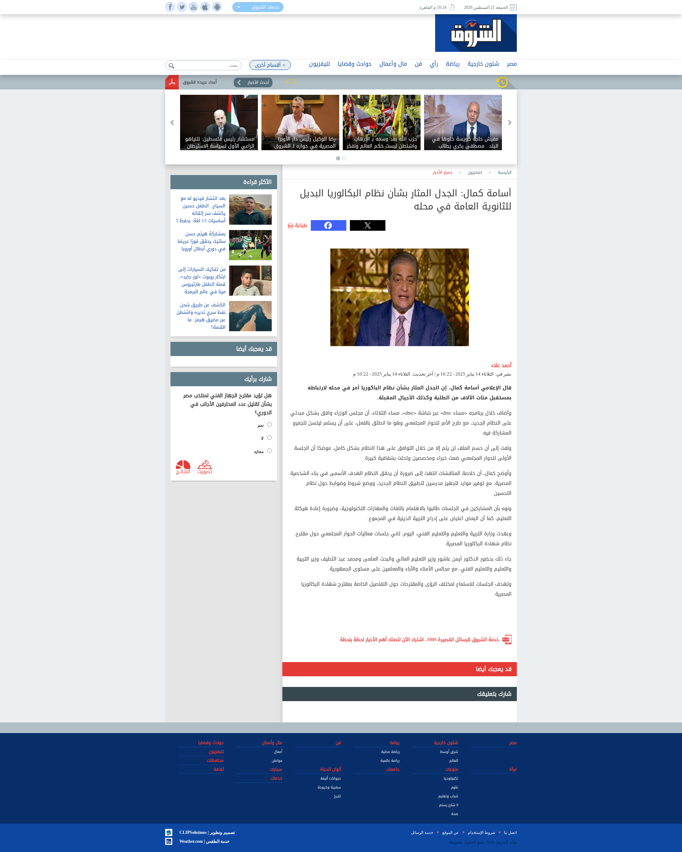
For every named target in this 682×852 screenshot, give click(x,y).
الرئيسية (505, 172)
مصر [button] (512, 63)
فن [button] (418, 63)
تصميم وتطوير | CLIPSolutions (207, 832)
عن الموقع (450, 832)
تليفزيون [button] (319, 63)
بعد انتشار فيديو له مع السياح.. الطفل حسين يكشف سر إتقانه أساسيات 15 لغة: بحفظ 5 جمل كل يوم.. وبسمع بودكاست (201, 217)
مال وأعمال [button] (393, 63)
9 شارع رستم (448, 805)
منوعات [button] (451, 769)
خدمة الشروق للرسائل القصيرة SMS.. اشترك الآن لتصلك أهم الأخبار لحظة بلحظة (419, 639)
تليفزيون (475, 172)
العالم (453, 760)
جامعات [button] (393, 769)
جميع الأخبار (442, 172)
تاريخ (337, 796)
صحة (454, 813)
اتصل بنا (510, 832)
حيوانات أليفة (330, 778)
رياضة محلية (390, 751)
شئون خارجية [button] (483, 63)
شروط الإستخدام (481, 832)
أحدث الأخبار (258, 82)
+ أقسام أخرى (270, 65)
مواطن (277, 760)
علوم (454, 787)
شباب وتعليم (448, 796)
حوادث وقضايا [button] (355, 63)
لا (262, 438)
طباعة (301, 225)
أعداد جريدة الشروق (200, 82)
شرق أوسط (449, 751)
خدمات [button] (276, 778)
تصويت (204, 471)
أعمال (278, 751)
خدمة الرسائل (422, 832)
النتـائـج (183, 471)
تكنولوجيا (451, 778)
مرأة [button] (513, 769)
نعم (261, 425)
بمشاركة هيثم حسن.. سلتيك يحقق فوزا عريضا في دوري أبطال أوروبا (202, 241)
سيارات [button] (276, 769)
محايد (259, 451)
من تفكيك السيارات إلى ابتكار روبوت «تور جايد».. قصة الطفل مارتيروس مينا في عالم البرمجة (202, 280)
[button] (287, 81)
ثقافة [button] (218, 769)
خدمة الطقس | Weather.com (204, 841)
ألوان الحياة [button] (330, 769)
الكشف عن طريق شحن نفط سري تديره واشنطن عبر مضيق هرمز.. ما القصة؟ (201, 316)
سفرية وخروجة (329, 787)
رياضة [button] (453, 63)
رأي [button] (434, 63)
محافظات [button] (215, 760)
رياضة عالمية (390, 760)
